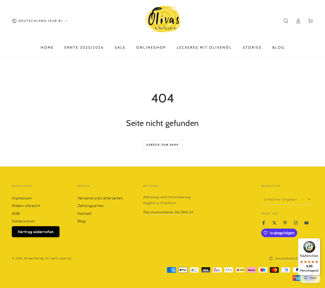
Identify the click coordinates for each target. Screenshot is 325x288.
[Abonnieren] (310, 199)
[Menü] (317, 241)
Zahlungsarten (91, 205)
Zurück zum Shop (162, 144)
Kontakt (85, 213)
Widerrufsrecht (26, 205)
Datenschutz (23, 221)
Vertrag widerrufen (36, 231)
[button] (286, 21)
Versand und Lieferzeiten (100, 198)
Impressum (22, 198)
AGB (16, 213)
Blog (81, 221)
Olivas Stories (34, 258)
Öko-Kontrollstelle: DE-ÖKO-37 (168, 212)
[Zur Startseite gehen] (162, 21)
